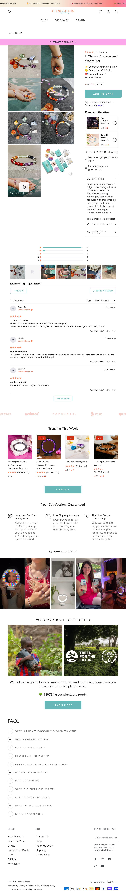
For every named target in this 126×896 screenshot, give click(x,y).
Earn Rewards (16, 836)
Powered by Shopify (16, 886)
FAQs (39, 841)
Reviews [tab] (17, 284)
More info (105, 123)
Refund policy (34, 885)
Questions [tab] (35, 284)
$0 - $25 (18, 33)
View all (63, 489)
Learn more (63, 705)
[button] (9, 11)
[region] (63, 272)
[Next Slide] (114, 272)
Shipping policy (35, 889)
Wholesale (14, 863)
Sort (89, 300)
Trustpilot (106, 529)
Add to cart (103, 93)
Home (10, 33)
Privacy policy (49, 885)
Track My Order (45, 845)
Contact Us (42, 836)
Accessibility (43, 854)
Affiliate (12, 859)
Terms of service (18, 889)
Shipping (41, 850)
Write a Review (105, 291)
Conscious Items (22, 882)
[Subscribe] (116, 837)
